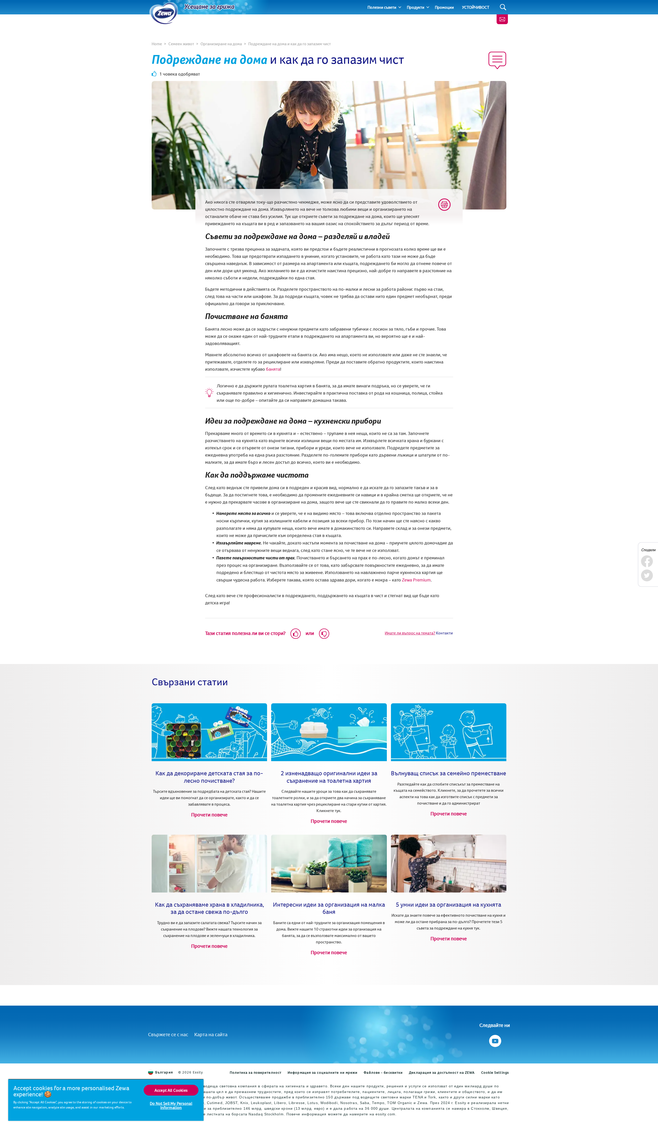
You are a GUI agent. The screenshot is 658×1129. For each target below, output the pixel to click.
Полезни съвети (382, 7)
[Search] (503, 7)
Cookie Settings (495, 1072)
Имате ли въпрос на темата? (410, 632)
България (164, 1072)
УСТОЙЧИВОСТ (475, 7)
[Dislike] (324, 634)
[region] (106, 1100)
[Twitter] (647, 575)
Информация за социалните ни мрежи (323, 1072)
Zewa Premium (416, 580)
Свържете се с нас (168, 1034)
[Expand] (399, 7)
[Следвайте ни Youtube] (494, 1039)
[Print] (444, 204)
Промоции (444, 7)
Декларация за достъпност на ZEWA (442, 1072)
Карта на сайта (210, 1034)
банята (273, 369)
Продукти (415, 7)
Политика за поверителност (256, 1072)
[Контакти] (502, 19)
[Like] (295, 634)
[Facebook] (647, 561)
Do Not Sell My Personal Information (171, 1105)
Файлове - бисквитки (383, 1072)
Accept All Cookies (171, 1090)
